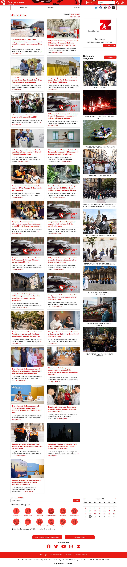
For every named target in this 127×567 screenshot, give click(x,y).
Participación (39, 515)
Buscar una (17, 498)
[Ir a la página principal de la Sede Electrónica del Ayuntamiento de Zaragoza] (3, 2)
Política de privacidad (56, 555)
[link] (84, 498)
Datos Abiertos (75, 14)
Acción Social (39, 526)
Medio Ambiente (74, 515)
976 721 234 (106, 560)
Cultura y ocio (28, 515)
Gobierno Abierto (51, 526)
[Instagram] (109, 8)
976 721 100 (94, 560)
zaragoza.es (11, 4)
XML (75, 17)
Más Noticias (19, 15)
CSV (79, 17)
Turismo (74, 526)
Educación (28, 526)
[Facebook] (100, 8)
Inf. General (16, 515)
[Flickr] (113, 8)
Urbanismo (63, 515)
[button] (109, 45)
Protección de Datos (81, 555)
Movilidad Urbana (51, 515)
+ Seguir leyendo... (57, 52)
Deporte (63, 526)
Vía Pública (16, 526)
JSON (71, 17)
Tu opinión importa (79, 537)
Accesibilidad (68, 555)
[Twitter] (96, 8)
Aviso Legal (43, 555)
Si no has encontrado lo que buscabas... (47, 537)
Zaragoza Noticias (16, 2)
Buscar (77, 500)
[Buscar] (117, 3)
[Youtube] (105, 8)
